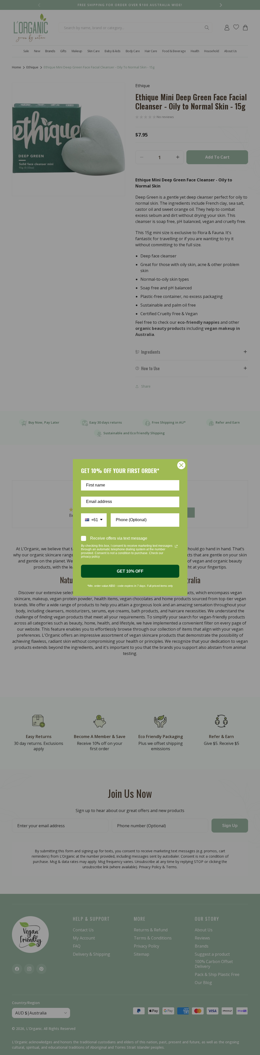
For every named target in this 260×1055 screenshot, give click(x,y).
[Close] (181, 465)
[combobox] (94, 520)
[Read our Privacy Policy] (176, 546)
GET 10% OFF (130, 571)
